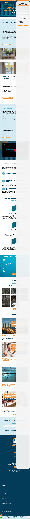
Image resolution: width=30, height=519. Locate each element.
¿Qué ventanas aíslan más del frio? (6, 511)
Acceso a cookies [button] (22, 516)
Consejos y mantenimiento (10, 334)
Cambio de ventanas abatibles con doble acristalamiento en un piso (6, 299)
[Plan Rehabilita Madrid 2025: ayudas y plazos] (15, 326)
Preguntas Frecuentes (5, 488)
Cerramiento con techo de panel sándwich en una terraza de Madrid (15, 298)
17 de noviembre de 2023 (5, 386)
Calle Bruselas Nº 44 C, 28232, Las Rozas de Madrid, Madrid (15, 461)
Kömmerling (9, 91)
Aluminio (3, 383)
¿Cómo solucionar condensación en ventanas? (8, 506)
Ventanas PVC (4, 493)
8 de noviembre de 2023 (5, 410)
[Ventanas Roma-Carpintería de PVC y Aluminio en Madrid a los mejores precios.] (5, 2)
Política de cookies (17, 516)
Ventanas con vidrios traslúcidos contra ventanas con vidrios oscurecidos (14, 385)
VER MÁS (15, 309)
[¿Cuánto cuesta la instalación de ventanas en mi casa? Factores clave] (15, 349)
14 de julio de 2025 (5, 337)
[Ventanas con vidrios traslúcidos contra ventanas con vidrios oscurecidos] (15, 374)
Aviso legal (7, 516)
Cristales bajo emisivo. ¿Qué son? (6, 508)
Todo (6, 285)
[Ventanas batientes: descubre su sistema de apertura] (15, 399)
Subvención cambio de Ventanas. (6, 503)
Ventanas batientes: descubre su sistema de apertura (14, 409)
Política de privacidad (11, 516)
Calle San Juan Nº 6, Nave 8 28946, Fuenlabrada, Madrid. (15, 464)
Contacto (3, 490)
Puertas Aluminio (4, 498)
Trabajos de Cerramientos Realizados (15, 285)
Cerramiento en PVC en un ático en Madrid (6, 304)
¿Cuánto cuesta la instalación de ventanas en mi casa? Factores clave (14, 360)
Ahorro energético (4, 334)
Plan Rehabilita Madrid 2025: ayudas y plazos (12, 335)
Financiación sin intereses (13, 0)
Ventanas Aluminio (4, 495)
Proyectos (3, 485)
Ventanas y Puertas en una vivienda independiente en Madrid (15, 305)
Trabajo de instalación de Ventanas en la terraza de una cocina (6, 292)
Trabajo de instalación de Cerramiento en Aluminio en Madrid (15, 292)
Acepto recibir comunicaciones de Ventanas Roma (22, 22)
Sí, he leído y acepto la (23, 18)
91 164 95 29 (15, 456)
